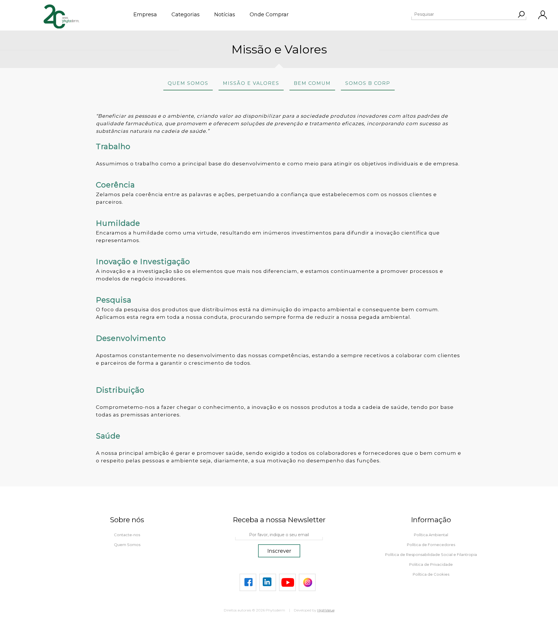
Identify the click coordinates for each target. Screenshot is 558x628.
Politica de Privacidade (431, 564)
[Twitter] (267, 582)
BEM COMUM (312, 83)
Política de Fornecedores (431, 544)
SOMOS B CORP (367, 83)
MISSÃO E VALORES (251, 83)
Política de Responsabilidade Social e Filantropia (431, 554)
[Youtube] (287, 582)
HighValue (326, 610)
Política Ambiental (431, 534)
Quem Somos (127, 544)
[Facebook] (247, 582)
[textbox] (463, 14)
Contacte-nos (127, 534)
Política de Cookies (431, 574)
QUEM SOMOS (188, 83)
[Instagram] (307, 582)
